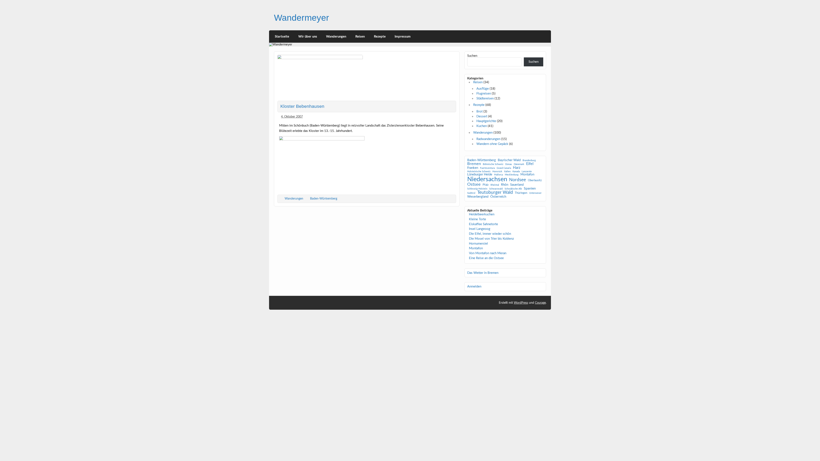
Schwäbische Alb (513, 189)
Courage (540, 302)
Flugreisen (483, 93)
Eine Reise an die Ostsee (486, 258)
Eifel (529, 164)
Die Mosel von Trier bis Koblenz (491, 238)
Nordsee (517, 180)
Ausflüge (482, 88)
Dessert (481, 116)
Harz (516, 167)
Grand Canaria (504, 168)
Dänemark (519, 164)
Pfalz (486, 185)
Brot (479, 111)
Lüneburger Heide (479, 174)
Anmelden (474, 286)
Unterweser (535, 193)
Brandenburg (529, 160)
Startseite (282, 36)
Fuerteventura (487, 168)
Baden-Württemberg (323, 198)
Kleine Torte (477, 219)
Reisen (360, 36)
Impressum (403, 36)
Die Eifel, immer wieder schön (490, 233)
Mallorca (498, 175)
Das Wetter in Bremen (482, 272)
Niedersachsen (487, 179)
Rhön (504, 184)
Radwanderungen (488, 139)
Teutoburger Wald (495, 192)
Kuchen (481, 126)
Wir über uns (307, 36)
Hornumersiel (478, 243)
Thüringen (521, 193)
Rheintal (495, 185)
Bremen (474, 164)
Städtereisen (485, 98)
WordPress (521, 302)
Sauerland (517, 184)
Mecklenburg (511, 175)
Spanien (530, 188)
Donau (508, 164)
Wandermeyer (301, 18)
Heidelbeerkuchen (481, 214)
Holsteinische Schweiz (479, 172)
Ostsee (474, 184)
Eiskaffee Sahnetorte (483, 224)
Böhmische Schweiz (493, 164)
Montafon (527, 174)
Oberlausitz (535, 180)
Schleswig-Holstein (477, 189)
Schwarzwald (496, 189)
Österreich (498, 196)
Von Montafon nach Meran (487, 253)
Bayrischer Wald (509, 160)
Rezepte (380, 36)
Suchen (472, 55)
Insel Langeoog (479, 228)
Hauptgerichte (486, 121)
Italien (507, 172)
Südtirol (471, 193)
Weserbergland (477, 196)
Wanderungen (336, 36)
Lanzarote (527, 172)
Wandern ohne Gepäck (492, 144)
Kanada (516, 172)
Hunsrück (497, 172)
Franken (472, 167)
